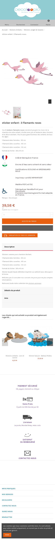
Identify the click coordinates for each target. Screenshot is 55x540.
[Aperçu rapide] (16, 352)
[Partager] (4, 201)
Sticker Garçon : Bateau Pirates (40, 356)
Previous (5, 342)
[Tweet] (11, 201)
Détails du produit (12, 290)
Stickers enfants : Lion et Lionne (15, 357)
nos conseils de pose (29, 278)
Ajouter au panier (29, 221)
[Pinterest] (18, 201)
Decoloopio (13, 198)
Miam (7, 535)
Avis (6, 298)
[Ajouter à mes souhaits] (27, 228)
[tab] (27, 247)
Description (9, 247)
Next (50, 342)
